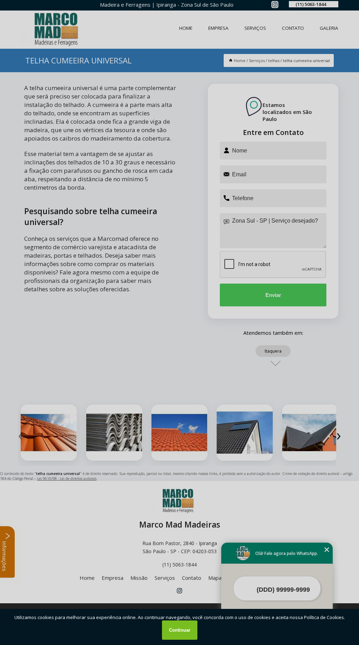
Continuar (179, 630)
